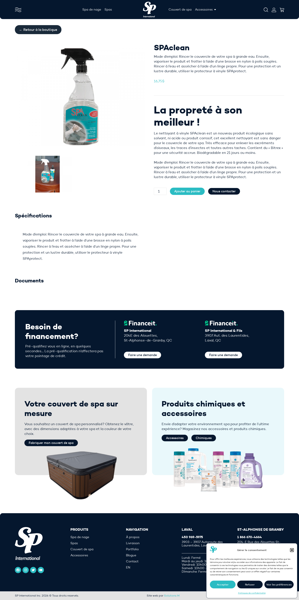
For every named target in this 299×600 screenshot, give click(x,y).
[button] (292, 550)
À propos (132, 537)
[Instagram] (25, 570)
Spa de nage (79, 537)
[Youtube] (41, 570)
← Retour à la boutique (38, 30)
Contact (132, 561)
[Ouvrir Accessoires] (215, 9)
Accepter (223, 584)
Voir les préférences (279, 584)
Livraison (133, 543)
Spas (74, 543)
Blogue (131, 555)
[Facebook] (18, 570)
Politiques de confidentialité (252, 593)
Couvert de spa (81, 549)
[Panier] (282, 9)
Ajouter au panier (187, 191)
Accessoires (79, 555)
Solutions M (172, 595)
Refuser (250, 584)
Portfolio (132, 549)
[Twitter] (33, 570)
